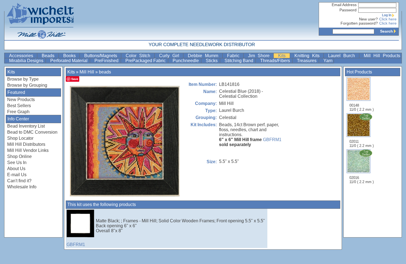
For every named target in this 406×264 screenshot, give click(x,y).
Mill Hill (87, 72)
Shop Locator (20, 138)
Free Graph (18, 111)
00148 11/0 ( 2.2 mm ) (361, 107)
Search (386, 31)
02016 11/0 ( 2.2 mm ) (361, 180)
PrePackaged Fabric (146, 60)
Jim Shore (260, 55)
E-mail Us (17, 174)
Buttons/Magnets (102, 55)
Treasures (307, 60)
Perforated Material (69, 60)
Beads (49, 55)
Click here (388, 19)
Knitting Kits (308, 55)
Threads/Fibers (275, 60)
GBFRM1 (272, 139)
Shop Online (19, 156)
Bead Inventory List (26, 126)
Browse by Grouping (27, 85)
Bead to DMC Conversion (32, 132)
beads (105, 72)
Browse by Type (23, 79)
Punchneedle (186, 60)
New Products (21, 99)
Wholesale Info (21, 186)
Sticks (212, 60)
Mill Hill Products (382, 55)
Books (70, 55)
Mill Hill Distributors (26, 144)
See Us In (17, 162)
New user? (368, 19)
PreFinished (107, 60)
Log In (386, 15)
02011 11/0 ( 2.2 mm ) (361, 143)
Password (348, 10)
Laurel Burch (343, 55)
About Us (16, 168)
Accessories (22, 55)
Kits (283, 55)
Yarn (328, 60)
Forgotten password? (359, 23)
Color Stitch (139, 55)
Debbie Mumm (204, 55)
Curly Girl (170, 55)
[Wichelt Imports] (40, 20)
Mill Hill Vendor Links (28, 150)
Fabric (234, 55)
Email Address (344, 5)
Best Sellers (19, 105)
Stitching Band (239, 60)
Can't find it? (19, 180)
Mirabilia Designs (26, 60)
